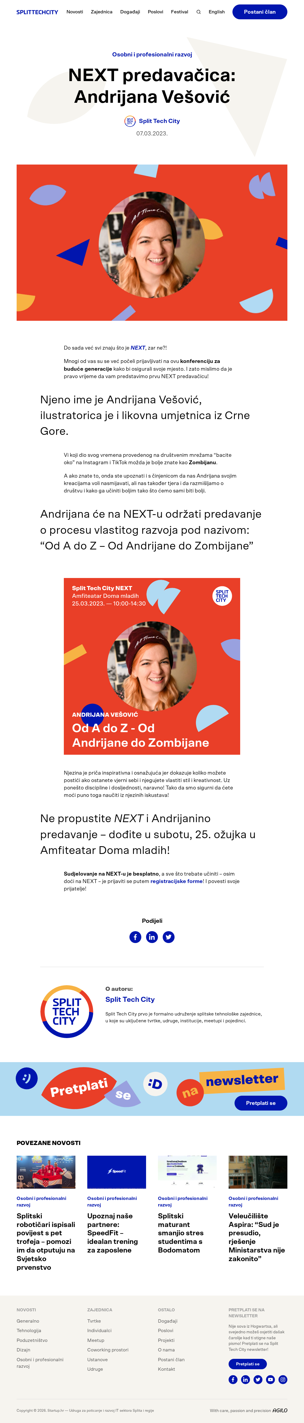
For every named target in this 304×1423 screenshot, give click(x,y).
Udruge (95, 1369)
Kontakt (166, 1369)
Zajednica (102, 12)
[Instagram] (282, 1379)
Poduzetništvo (32, 1340)
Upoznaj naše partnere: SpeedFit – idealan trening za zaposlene (112, 1233)
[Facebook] (135, 937)
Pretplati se (261, 1103)
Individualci (99, 1330)
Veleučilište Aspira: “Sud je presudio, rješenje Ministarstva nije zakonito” (257, 1238)
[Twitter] (169, 937)
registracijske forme (177, 881)
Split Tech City (130, 999)
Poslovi (155, 12)
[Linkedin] (152, 937)
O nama (166, 1350)
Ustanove (97, 1359)
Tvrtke (94, 1321)
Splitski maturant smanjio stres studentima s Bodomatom (181, 1233)
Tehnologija (29, 1330)
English (217, 12)
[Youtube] (270, 1379)
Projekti (166, 1340)
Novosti (74, 12)
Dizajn (23, 1350)
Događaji (130, 12)
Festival (179, 12)
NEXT (138, 348)
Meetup (95, 1340)
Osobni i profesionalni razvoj (152, 55)
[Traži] (198, 12)
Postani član (260, 12)
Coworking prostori (108, 1350)
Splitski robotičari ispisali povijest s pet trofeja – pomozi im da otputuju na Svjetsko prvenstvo (46, 1242)
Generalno (28, 1321)
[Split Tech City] (37, 12)
